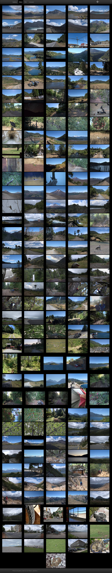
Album (20, 2)
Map (26, 2)
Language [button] (31, 2)
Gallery (15, 2)
